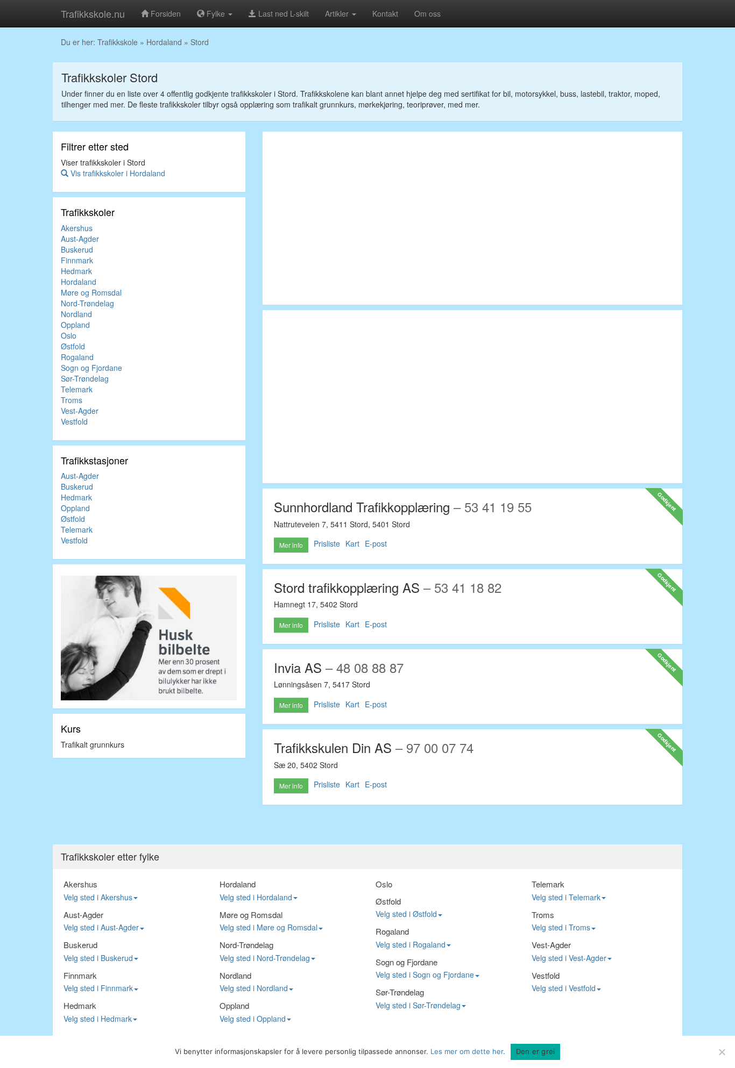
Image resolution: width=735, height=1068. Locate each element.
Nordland (76, 314)
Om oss (427, 13)
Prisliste (327, 543)
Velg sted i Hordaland (256, 897)
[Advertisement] (472, 218)
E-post (376, 543)
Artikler (338, 13)
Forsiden (165, 13)
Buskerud (77, 249)
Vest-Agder (79, 410)
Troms (71, 400)
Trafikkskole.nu (93, 13)
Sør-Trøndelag (85, 378)
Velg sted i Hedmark (97, 1018)
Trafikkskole (117, 42)
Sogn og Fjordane (91, 367)
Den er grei (535, 1051)
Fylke (215, 13)
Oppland (75, 324)
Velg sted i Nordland (254, 988)
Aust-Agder (80, 238)
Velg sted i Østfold (406, 913)
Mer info (291, 544)
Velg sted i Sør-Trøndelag (418, 1005)
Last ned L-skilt (282, 13)
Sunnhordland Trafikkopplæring (362, 506)
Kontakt (385, 13)
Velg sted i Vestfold (564, 988)
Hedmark (76, 271)
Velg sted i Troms (561, 927)
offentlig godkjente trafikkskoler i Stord (231, 93)
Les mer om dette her (466, 1051)
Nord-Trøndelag (87, 303)
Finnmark (77, 260)
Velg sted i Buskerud (98, 957)
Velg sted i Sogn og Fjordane (425, 974)
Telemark (77, 389)
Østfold (73, 346)
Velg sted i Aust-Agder (101, 927)
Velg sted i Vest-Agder (569, 957)
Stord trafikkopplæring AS (347, 587)
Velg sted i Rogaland (411, 944)
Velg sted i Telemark (566, 897)
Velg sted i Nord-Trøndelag (265, 957)
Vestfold (74, 421)
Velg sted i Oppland (253, 1018)
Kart (352, 543)
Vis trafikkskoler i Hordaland (116, 173)
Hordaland (164, 42)
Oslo (68, 335)
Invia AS (298, 667)
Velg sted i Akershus (97, 897)
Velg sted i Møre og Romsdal (268, 927)
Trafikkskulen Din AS (333, 747)
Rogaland (77, 357)
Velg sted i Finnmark (98, 988)
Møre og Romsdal (91, 292)
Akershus (77, 228)
